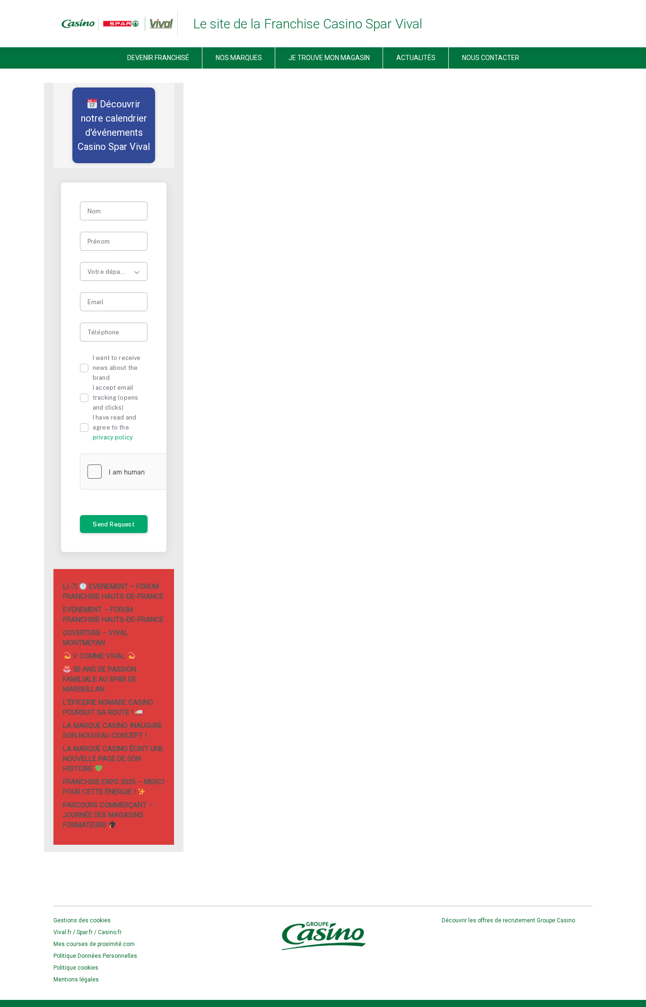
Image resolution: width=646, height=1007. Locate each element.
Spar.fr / (87, 932)
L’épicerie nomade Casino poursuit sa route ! (108, 707)
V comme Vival (99, 656)
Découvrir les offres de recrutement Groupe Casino (509, 920)
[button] (113, 125)
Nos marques (239, 57)
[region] (113, 125)
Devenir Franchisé (158, 57)
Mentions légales (76, 979)
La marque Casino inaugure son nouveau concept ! (112, 730)
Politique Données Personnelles (95, 956)
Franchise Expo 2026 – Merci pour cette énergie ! (113, 787)
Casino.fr (110, 932)
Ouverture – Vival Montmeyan (95, 638)
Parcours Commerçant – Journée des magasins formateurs (108, 815)
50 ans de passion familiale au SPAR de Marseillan (99, 679)
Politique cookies (75, 967)
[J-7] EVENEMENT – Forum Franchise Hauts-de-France (113, 591)
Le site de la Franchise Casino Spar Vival (307, 24)
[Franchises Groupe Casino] (113, 23)
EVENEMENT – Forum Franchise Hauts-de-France (113, 614)
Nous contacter (490, 57)
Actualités (416, 57)
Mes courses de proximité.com (94, 944)
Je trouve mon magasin (329, 57)
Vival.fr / (65, 932)
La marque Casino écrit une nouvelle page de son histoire (113, 758)
